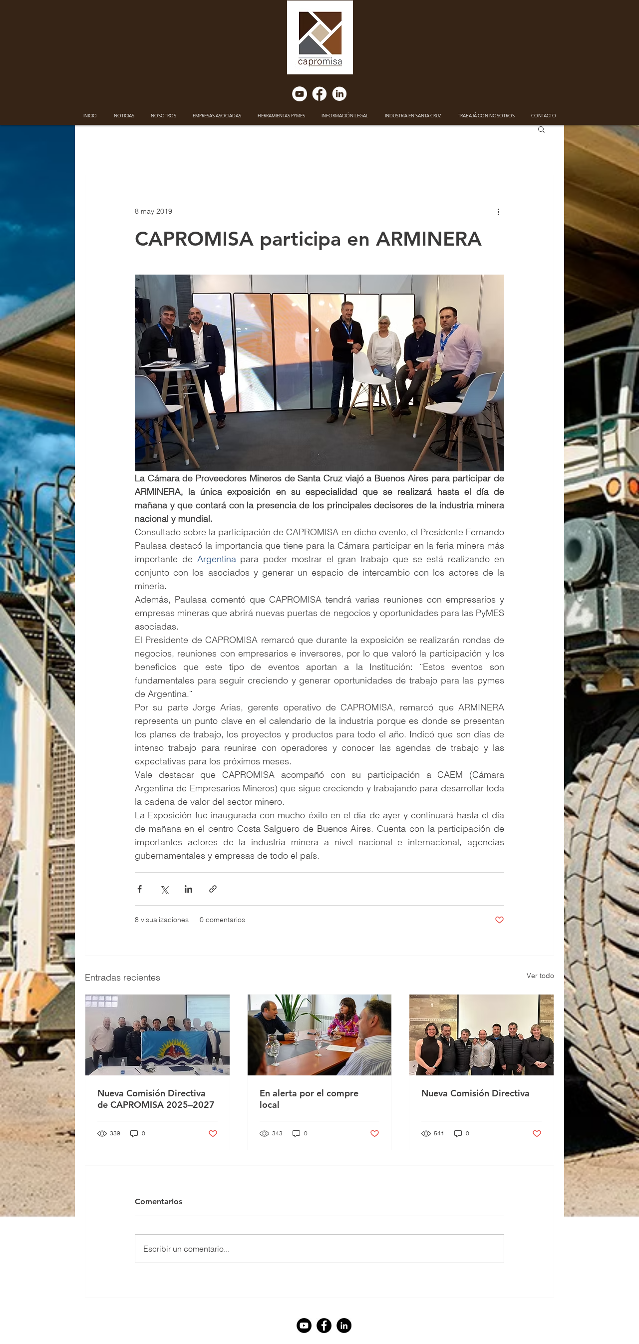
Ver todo (540, 975)
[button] (541, 129)
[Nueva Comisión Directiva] (481, 1035)
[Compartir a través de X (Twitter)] (164, 889)
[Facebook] (319, 93)
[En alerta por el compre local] (320, 1035)
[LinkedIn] (339, 93)
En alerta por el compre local (309, 1098)
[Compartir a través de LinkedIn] (188, 889)
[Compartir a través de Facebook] (139, 889)
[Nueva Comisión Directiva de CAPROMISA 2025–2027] (157, 1035)
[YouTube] (299, 93)
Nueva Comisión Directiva (475, 1093)
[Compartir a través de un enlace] (213, 889)
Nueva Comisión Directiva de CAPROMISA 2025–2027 (156, 1098)
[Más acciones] (498, 211)
